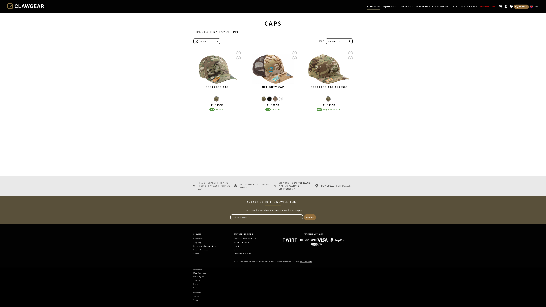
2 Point (196, 280)
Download (487, 6)
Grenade (197, 292)
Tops (195, 300)
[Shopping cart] (500, 7)
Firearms (407, 6)
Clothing (373, 6)
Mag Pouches (199, 273)
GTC (236, 250)
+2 (281, 99)
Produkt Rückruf (241, 242)
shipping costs (306, 262)
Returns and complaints (204, 246)
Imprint (237, 246)
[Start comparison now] (238, 58)
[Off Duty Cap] (273, 69)
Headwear (198, 269)
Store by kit (198, 276)
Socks (196, 296)
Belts (195, 284)
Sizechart (197, 253)
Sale (455, 6)
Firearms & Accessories (432, 6)
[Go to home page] (25, 6)
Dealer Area (469, 6)
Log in (310, 217)
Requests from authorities (246, 238)
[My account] (506, 7)
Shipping (222, 182)
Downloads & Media (243, 253)
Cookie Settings (200, 250)
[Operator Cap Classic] (329, 69)
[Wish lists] (511, 7)
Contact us (198, 238)
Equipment (390, 6)
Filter (203, 41)
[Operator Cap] (217, 69)
